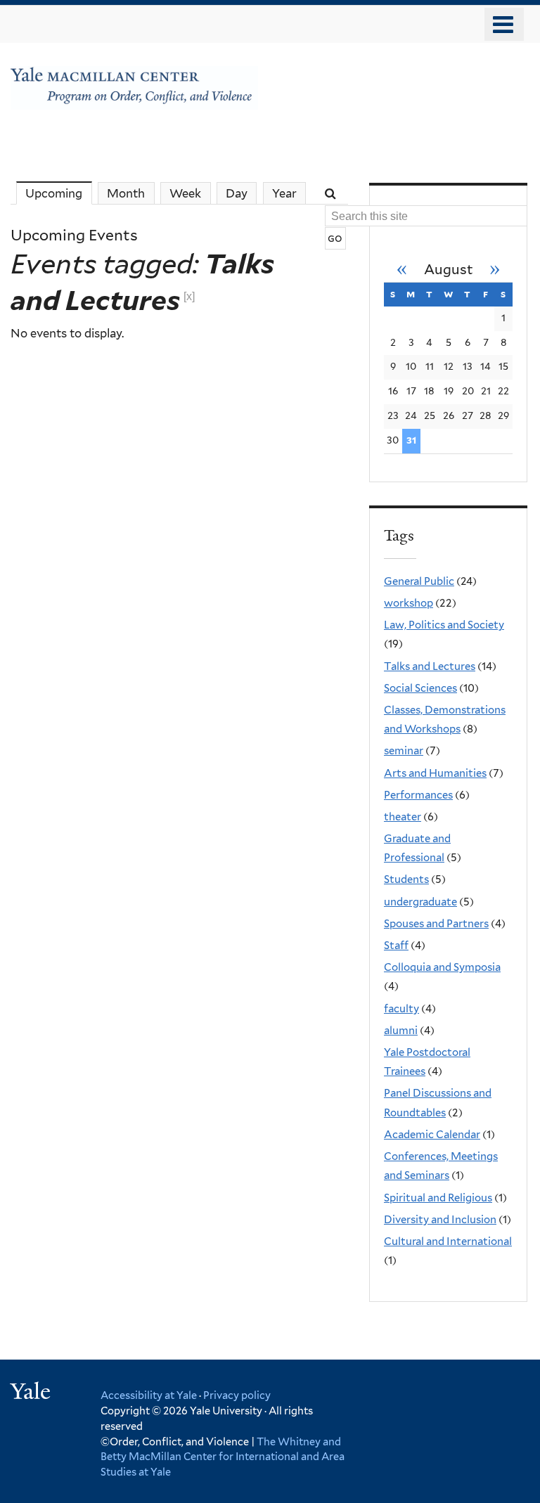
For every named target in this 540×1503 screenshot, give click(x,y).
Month (126, 193)
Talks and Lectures (429, 666)
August (448, 270)
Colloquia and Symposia (442, 967)
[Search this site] (331, 193)
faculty (401, 1008)
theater (402, 817)
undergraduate (420, 902)
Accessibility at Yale (149, 1395)
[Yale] (32, 1393)
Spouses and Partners (436, 923)
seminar (403, 750)
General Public (419, 581)
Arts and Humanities (435, 773)
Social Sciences (420, 688)
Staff (396, 945)
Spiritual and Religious (438, 1198)
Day (237, 193)
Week (185, 193)
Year (284, 193)
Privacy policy (237, 1395)
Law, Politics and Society (444, 625)
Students (406, 879)
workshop (408, 603)
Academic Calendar (432, 1134)
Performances (418, 795)
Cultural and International (448, 1241)
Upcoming (58, 193)
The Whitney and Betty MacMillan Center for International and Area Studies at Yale (223, 1457)
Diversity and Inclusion (440, 1219)
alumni (401, 1030)
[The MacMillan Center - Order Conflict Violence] (134, 98)
